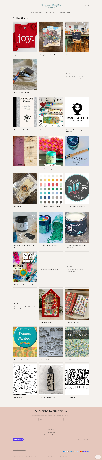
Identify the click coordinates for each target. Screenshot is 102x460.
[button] (14, 5)
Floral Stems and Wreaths (48, 269)
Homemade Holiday (46, 322)
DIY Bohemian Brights (47, 169)
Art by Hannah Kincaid (47, 55)
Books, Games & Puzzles (21, 130)
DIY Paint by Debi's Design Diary (76, 207)
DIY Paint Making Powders (48, 245)
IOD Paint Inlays (71, 360)
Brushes (42, 130)
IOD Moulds (43, 360)
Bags (67, 55)
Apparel (16, 55)
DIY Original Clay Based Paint (49, 206)
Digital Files (18, 169)
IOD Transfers (70, 397)
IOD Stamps (18, 397)
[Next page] (54, 405)
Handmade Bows (19, 304)
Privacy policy (44, 456)
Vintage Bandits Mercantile (21, 456)
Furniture (69, 266)
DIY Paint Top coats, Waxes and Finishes (76, 246)
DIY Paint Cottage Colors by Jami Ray (24, 246)
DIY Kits (16, 206)
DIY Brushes (70, 169)
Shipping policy (59, 456)
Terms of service (51, 456)
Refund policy (37, 456)
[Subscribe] (61, 419)
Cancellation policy (66, 456)
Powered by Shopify (30, 456)
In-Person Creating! (20, 360)
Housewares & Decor (72, 322)
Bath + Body (44, 77)
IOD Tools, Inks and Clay (48, 397)
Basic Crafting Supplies (21, 92)
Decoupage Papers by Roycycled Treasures (76, 130)
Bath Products (70, 74)
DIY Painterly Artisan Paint (22, 285)
